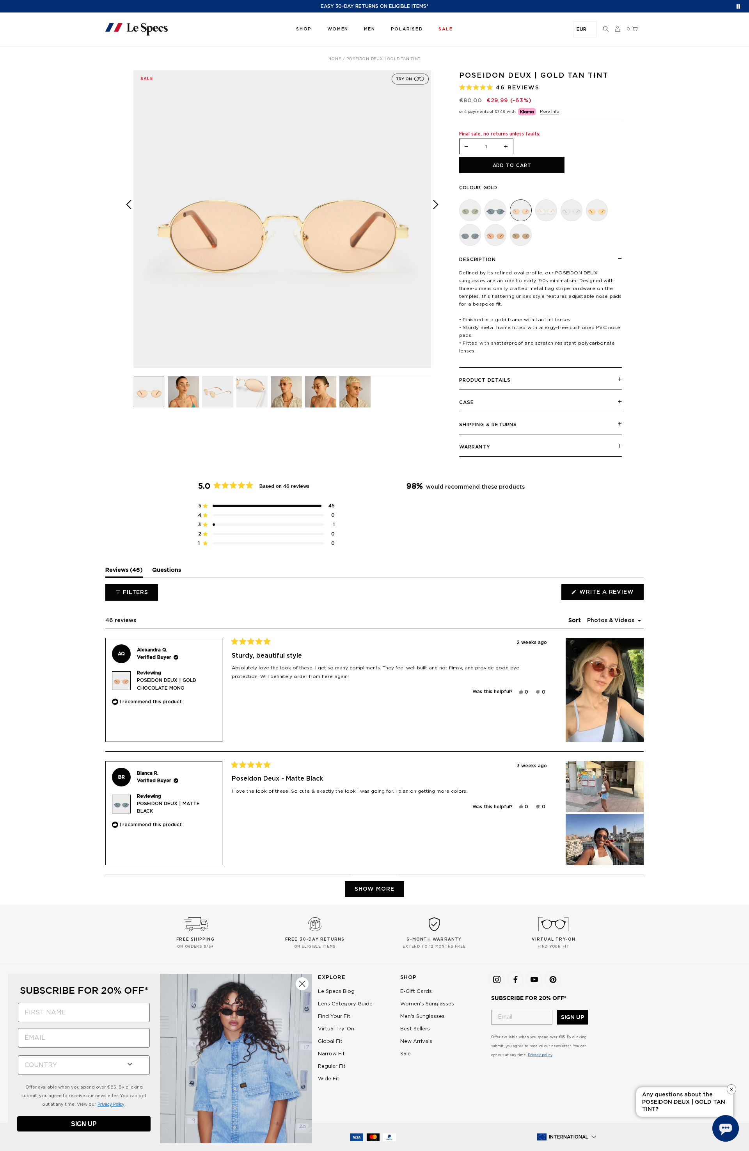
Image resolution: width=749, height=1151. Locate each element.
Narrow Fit (331, 1054)
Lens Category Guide (345, 1004)
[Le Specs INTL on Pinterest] (553, 979)
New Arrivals (416, 1041)
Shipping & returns (488, 424)
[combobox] (69, 1065)
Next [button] (435, 224)
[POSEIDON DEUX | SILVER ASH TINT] (571, 210)
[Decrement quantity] (467, 147)
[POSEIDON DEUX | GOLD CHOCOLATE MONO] (495, 234)
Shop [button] (303, 29)
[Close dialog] (302, 984)
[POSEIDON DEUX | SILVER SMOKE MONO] (470, 234)
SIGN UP (572, 1017)
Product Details (485, 380)
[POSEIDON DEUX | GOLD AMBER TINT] (596, 210)
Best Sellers (415, 1029)
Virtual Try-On (336, 1029)
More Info (549, 112)
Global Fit (330, 1041)
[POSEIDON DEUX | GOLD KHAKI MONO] (470, 210)
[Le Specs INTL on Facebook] (515, 979)
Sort (575, 620)
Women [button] (337, 29)
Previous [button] (128, 224)
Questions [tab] (166, 572)
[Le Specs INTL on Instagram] (496, 979)
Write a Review (611, 594)
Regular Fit (332, 1066)
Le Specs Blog (336, 991)
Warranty (474, 447)
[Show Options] (130, 1063)
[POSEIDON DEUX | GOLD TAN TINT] (520, 210)
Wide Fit (328, 1079)
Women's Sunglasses (427, 1004)
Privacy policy (540, 1055)
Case (466, 402)
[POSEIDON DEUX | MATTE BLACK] (495, 210)
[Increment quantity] (506, 147)
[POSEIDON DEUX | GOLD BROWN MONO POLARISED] (520, 234)
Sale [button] (445, 29)
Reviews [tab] (124, 572)
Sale (405, 1054)
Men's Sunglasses (422, 1016)
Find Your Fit (334, 1016)
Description (477, 259)
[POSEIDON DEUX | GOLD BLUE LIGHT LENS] (546, 210)
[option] (282, 219)
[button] (606, 29)
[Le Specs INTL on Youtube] (534, 979)
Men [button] (369, 29)
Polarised (407, 29)
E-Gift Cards (416, 991)
